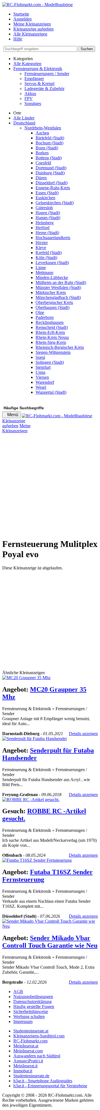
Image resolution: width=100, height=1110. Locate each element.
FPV (28, 98)
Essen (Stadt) (47, 192)
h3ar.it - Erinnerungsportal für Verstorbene (50, 1085)
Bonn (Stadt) (47, 147)
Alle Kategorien (27, 63)
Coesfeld (43, 162)
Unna (40, 372)
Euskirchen (45, 197)
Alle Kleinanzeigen (30, 34)
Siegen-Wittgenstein (53, 352)
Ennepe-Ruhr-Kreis (53, 187)
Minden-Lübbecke (52, 277)
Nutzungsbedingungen (33, 996)
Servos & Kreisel (39, 83)
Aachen (42, 133)
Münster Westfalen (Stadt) (58, 287)
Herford (42, 227)
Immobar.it (22, 1070)
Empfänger (34, 78)
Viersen (42, 377)
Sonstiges (32, 103)
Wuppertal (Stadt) (51, 392)
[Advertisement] (50, 483)
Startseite (21, 14)
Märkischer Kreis (51, 292)
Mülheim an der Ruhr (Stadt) (61, 282)
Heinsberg (45, 222)
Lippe (41, 267)
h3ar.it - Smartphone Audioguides (42, 1080)
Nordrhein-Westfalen (42, 128)
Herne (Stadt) (47, 232)
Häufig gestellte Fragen (33, 1006)
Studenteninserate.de (31, 1075)
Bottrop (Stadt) (49, 157)
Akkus (30, 93)
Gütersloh (44, 207)
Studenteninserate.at (30, 1031)
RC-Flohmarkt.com (30, 1041)
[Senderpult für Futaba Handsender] (34, 738)
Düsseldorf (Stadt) (52, 182)
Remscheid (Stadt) (52, 327)
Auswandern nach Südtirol (36, 1055)
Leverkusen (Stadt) (52, 262)
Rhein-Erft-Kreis (50, 332)
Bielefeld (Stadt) (50, 137)
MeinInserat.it (25, 1065)
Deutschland (24, 123)
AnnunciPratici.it (28, 1060)
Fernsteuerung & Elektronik (37, 68)
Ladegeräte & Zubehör (44, 88)
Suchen (87, 49)
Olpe (40, 312)
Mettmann (44, 272)
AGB (18, 991)
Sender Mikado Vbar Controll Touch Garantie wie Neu (50, 941)
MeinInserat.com (28, 1050)
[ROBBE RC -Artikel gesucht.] (30, 799)
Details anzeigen (83, 733)
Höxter (42, 242)
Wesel (41, 387)
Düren (41, 177)
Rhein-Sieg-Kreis (51, 342)
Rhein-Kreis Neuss (52, 337)
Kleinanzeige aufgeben (33, 29)
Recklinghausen (50, 322)
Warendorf (45, 382)
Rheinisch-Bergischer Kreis (60, 347)
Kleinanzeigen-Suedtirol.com (38, 1036)
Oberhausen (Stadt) (52, 307)
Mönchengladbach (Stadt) (58, 297)
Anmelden (22, 19)
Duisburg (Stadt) (50, 172)
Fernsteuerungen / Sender (46, 73)
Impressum (22, 1021)
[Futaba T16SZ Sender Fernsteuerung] (37, 860)
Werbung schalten (29, 1016)
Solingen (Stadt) (50, 362)
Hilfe (17, 39)
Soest (40, 357)
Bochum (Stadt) (49, 142)
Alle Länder (23, 118)
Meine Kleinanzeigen (32, 24)
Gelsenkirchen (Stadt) (55, 202)
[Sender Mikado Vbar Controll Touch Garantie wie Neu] (50, 926)
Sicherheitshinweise (30, 1011)
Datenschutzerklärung (32, 1001)
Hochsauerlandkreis (53, 237)
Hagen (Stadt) (48, 212)
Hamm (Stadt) (48, 217)
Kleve (41, 247)
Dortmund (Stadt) (51, 167)
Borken (42, 152)
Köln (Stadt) (46, 257)
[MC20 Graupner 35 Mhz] (26, 677)
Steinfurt (43, 367)
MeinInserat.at (25, 1045)
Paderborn (45, 317)
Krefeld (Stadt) (49, 252)
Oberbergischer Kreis (54, 302)
